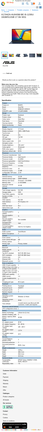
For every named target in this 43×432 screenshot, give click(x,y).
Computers (11, 10)
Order (4, 374)
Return (5, 387)
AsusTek (6, 11)
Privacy (5, 414)
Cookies (5, 417)
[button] (40, 22)
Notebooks (35, 10)
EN (40, 7)
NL (37, 7)
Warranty (5, 383)
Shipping (5, 380)
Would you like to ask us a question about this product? (19, 80)
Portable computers (23, 10)
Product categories (8, 396)
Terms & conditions (9, 421)
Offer (4, 390)
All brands (6, 400)
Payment (5, 377)
